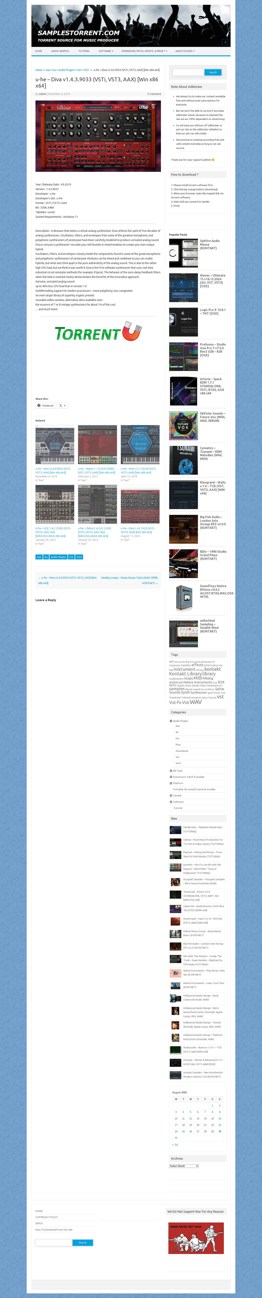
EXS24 (207, 665)
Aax (48, 69)
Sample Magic (199, 685)
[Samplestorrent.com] (131, 45)
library (209, 673)
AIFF (171, 662)
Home (38, 51)
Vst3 (86, 69)
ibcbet (171, 1264)
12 (190, 1118)
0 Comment (154, 94)
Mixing (208, 678)
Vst (79, 69)
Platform (178, 783)
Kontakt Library (185, 673)
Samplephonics (214, 685)
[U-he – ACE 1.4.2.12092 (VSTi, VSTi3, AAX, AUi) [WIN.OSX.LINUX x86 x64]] (54, 504)
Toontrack (175, 697)
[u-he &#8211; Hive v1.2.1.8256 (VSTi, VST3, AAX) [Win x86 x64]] (140, 444)
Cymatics (186, 665)
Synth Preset (214, 693)
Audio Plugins (183, 51)
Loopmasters (176, 678)
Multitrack (176, 682)
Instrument (184, 669)
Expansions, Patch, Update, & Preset (143, 51)
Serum (189, 689)
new (215, 682)
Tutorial (84, 51)
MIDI (198, 678)
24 (176, 1131)
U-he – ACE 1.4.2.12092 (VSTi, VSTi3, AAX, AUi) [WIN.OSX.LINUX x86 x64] (53, 532)
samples (177, 688)
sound (196, 689)
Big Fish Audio (193, 662)
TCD (223, 692)
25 (183, 1131)
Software (105, 51)
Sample (177, 795)
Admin (42, 94)
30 (219, 1131)
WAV (196, 702)
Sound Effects (208, 689)
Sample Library (184, 685)
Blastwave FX (208, 662)
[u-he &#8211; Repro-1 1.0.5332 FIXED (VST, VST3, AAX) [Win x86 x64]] (97, 444)
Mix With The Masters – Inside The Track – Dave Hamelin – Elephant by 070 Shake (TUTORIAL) (202, 960)
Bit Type (178, 770)
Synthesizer (198, 692)
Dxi (177, 738)
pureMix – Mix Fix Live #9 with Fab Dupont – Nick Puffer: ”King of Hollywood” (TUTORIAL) (202, 868)
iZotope (200, 670)
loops (188, 678)
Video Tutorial (209, 697)
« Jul (175, 1144)
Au (54, 69)
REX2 (172, 685)
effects (198, 665)
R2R (221, 682)
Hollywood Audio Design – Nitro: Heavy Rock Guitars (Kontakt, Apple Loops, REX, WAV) (202, 1012)
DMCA (38, 1223)
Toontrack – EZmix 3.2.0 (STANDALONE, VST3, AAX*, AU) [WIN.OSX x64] (201, 895)
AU (183, 662)
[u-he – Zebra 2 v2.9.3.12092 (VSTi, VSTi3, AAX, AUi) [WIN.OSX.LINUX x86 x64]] (97, 504)
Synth (185, 692)
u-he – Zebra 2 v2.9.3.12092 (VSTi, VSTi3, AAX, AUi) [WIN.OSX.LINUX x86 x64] (94, 532)
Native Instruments (198, 682)
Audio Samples (60, 51)
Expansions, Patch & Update (188, 776)
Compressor (174, 665)
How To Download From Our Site (54, 1229)
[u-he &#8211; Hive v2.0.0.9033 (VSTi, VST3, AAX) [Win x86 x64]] (54, 444)
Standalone (182, 751)
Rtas (178, 744)
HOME (39, 1211)
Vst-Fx (175, 702)
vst (220, 696)
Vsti (185, 702)
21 (205, 1124)
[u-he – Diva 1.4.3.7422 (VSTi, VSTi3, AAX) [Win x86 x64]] (140, 504)
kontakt (212, 669)
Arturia (178, 662)
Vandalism (196, 697)
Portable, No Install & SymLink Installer (194, 789)
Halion (214, 665)
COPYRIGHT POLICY (46, 1217)
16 (219, 1118)
